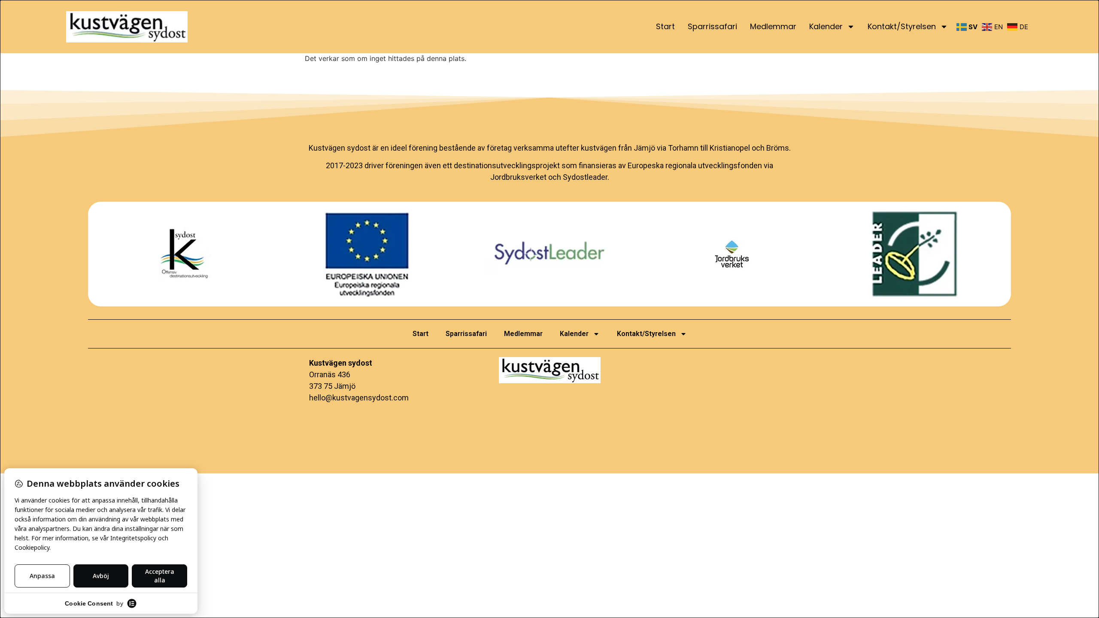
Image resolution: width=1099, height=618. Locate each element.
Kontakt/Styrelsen (902, 26)
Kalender (826, 26)
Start (665, 26)
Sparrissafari (712, 26)
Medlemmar (773, 26)
